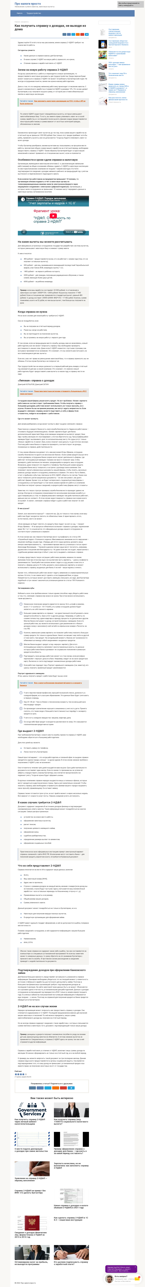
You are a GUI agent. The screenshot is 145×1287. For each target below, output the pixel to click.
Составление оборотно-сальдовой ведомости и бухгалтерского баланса (118, 43)
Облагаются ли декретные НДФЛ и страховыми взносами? (119, 54)
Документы (113, 37)
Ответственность (115, 102)
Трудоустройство (34, 13)
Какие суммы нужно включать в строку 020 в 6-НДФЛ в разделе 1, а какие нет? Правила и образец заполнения (119, 88)
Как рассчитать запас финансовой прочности (118, 99)
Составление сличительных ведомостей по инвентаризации (115, 32)
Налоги (19, 13)
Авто (110, 47)
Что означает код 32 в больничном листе (118, 74)
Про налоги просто (28, 3)
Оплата (111, 58)
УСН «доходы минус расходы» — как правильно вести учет (119, 64)
